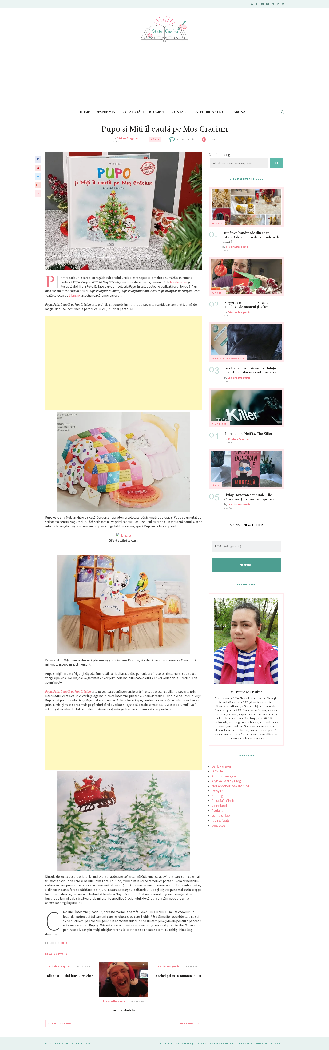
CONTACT (180, 112)
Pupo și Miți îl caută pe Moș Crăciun (68, 691)
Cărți (155, 139)
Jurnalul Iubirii (222, 815)
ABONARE (241, 112)
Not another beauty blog (230, 786)
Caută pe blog (219, 154)
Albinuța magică (224, 776)
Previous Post (62, 1023)
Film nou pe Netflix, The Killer (248, 434)
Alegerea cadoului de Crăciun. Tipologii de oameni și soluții (247, 305)
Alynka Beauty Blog (226, 781)
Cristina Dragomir (127, 138)
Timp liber (219, 424)
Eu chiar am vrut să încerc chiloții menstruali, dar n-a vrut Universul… (252, 370)
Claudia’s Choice (224, 800)
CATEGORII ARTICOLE (210, 112)
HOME (85, 112)
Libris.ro (74, 295)
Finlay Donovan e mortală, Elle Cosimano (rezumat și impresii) (249, 497)
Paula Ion (218, 810)
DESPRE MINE (106, 112)
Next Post (188, 1023)
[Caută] (276, 163)
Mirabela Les (178, 282)
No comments (185, 139)
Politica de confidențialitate (183, 1043)
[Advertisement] (164, 78)
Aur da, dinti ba (123, 1010)
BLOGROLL (157, 112)
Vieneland (219, 805)
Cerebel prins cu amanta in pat (177, 976)
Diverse (217, 223)
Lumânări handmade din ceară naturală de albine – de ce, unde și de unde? (251, 237)
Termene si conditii (252, 1043)
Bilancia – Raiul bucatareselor (70, 976)
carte (63, 943)
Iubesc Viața (221, 820)
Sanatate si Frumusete (228, 358)
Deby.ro (217, 790)
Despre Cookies (221, 1043)
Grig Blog (218, 825)
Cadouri (217, 293)
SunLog (217, 795)
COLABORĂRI (133, 112)
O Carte (217, 771)
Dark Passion (221, 766)
